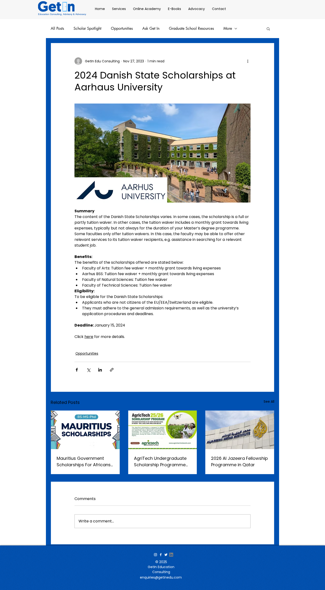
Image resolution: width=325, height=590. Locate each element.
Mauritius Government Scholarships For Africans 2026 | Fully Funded (84, 461)
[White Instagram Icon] (155, 555)
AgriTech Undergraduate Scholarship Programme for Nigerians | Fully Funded (162, 461)
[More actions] (248, 61)
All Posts (57, 28)
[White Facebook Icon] (161, 555)
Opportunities (122, 28)
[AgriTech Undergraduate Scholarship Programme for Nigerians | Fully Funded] (162, 430)
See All (269, 401)
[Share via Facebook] (76, 369)
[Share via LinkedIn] (100, 369)
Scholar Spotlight (87, 28)
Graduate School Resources (191, 28)
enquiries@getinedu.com (161, 577)
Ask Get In (150, 28)
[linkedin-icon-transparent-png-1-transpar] (171, 555)
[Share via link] (111, 369)
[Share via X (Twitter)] (88, 369)
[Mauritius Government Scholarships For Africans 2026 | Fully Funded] (85, 430)
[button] (268, 28)
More (227, 28)
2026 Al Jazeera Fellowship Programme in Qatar (239, 461)
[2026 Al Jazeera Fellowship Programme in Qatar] (239, 430)
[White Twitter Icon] (166, 555)
